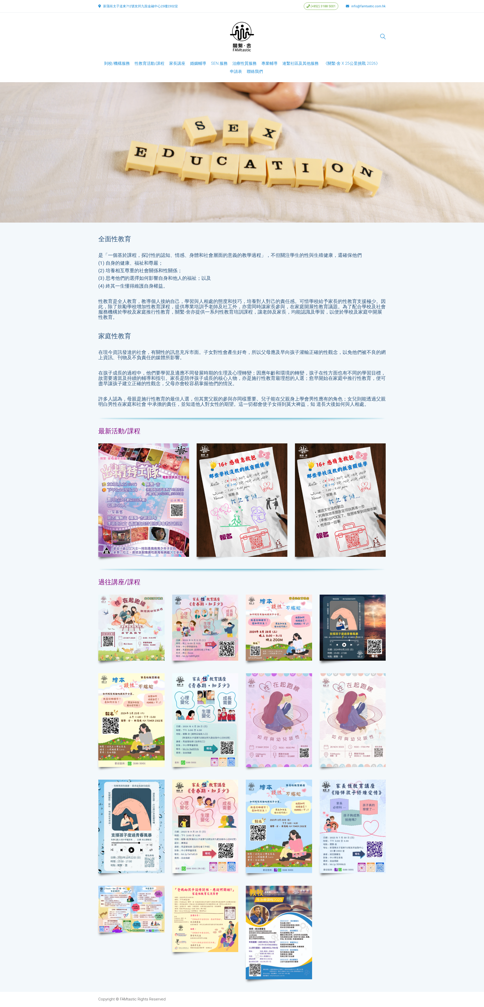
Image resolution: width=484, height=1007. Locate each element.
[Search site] (383, 37)
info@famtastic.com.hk (368, 6)
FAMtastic (128, 999)
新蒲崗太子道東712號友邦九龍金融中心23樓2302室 (140, 6)
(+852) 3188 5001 (323, 6)
